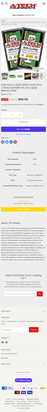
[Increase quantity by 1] (20, 114)
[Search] (40, 293)
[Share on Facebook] (2, 142)
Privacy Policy (21, 401)
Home (3, 20)
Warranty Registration (24, 403)
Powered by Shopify (23, 408)
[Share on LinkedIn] (11, 142)
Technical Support (18, 399)
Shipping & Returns (33, 399)
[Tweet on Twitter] (7, 142)
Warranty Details (9, 403)
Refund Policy (9, 401)
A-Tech (9, 94)
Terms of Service (33, 401)
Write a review (23, 209)
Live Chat (4, 358)
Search (8, 399)
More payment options (23, 134)
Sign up (34, 330)
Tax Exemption (38, 403)
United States (22, 372)
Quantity (4, 110)
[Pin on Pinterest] (15, 142)
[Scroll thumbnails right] (44, 76)
